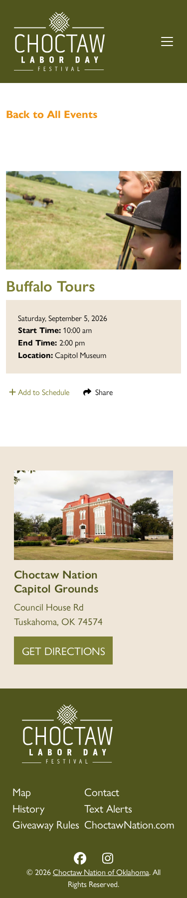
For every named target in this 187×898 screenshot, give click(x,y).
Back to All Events (52, 114)
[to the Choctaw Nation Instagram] (107, 859)
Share (102, 392)
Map (21, 791)
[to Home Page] (59, 41)
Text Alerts (108, 808)
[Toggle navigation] (167, 42)
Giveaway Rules (45, 824)
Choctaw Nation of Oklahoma (101, 872)
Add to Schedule (42, 392)
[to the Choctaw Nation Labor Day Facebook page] (80, 859)
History (28, 808)
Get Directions (63, 650)
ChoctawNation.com (129, 824)
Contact (101, 791)
